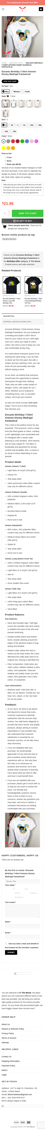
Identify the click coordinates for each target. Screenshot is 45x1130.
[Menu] (3, 9)
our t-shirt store (30, 403)
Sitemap (5, 1042)
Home (4, 63)
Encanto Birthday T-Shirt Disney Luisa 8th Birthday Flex (11, 301)
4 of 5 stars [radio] (25, 893)
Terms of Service (9, 1038)
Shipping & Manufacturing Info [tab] (17, 322)
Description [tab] (8, 316)
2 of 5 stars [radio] (20, 889)
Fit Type (5, 86)
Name (8, 922)
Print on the (7, 153)
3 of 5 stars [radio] (10, 893)
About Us (6, 1024)
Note (4, 180)
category (17, 261)
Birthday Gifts (16, 63)
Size (4, 119)
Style (5, 96)
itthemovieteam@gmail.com (20, 1094)
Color (4, 136)
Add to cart (28, 213)
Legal (4, 1075)
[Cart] (41, 9)
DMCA (4, 1070)
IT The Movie (25, 993)
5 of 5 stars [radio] (10, 897)
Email (8, 933)
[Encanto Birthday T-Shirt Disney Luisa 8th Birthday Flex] (11, 285)
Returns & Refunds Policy (13, 1029)
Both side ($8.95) (14, 164)
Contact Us (6, 1057)
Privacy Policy (8, 1033)
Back (9, 161)
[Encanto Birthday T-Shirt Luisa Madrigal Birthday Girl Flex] (33, 285)
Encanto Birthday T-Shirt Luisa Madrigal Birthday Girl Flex (33, 301)
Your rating (10, 885)
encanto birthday (9, 239)
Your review (10, 902)
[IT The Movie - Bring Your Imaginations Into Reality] (22, 9)
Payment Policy (8, 1066)
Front (9, 157)
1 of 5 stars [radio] (8, 889)
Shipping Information (11, 1061)
